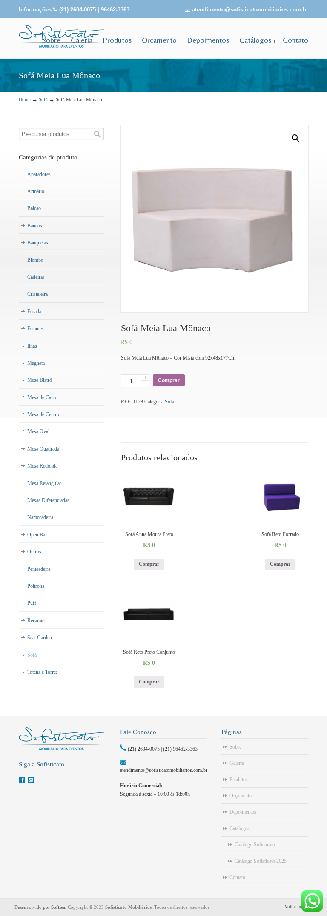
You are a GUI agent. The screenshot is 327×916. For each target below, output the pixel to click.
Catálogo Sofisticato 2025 (261, 861)
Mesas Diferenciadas (48, 500)
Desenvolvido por (41, 907)
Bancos (34, 226)
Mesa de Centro (43, 414)
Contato (237, 877)
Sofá (43, 99)
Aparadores (39, 174)
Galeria (236, 763)
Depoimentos (242, 812)
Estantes (35, 329)
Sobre (235, 747)
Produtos (238, 780)
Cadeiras (36, 277)
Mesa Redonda (42, 466)
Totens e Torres (42, 672)
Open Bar (37, 535)
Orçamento (240, 796)
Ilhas (32, 346)
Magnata (36, 363)
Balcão (34, 208)
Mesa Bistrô (39, 380)
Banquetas (37, 243)
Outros (34, 552)
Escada (34, 312)
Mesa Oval (38, 431)
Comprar (169, 380)
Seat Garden (39, 638)
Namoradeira (40, 517)
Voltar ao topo (298, 907)
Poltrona (35, 586)
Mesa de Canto (42, 397)
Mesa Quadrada (43, 449)
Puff (31, 603)
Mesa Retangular (44, 483)
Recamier (36, 621)
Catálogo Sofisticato (255, 845)
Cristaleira (37, 294)
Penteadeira (38, 569)
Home (25, 99)
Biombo (35, 260)
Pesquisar (97, 134)
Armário (35, 191)
